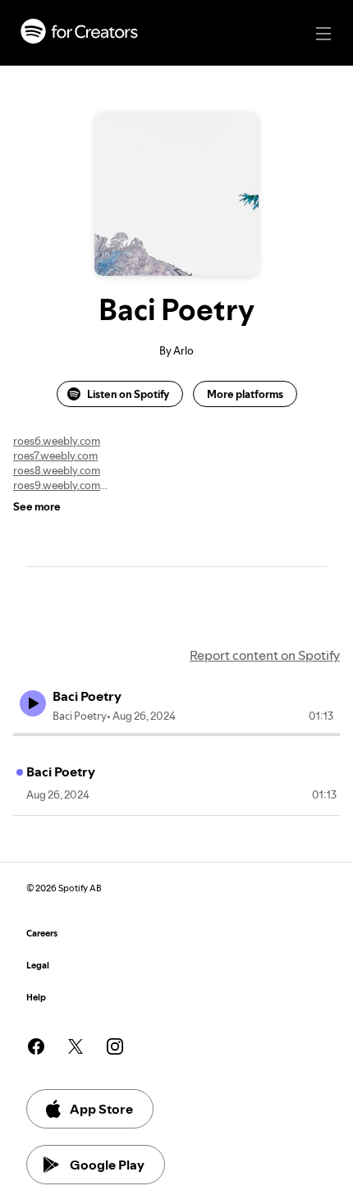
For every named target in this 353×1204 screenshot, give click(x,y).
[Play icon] (33, 703)
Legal (37, 965)
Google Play (107, 1165)
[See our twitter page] (75, 1046)
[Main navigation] (323, 33)
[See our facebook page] (36, 1046)
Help (36, 997)
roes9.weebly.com (56, 485)
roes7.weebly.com (55, 455)
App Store (101, 1109)
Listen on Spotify (128, 394)
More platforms (245, 394)
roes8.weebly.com (56, 470)
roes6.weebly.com (56, 440)
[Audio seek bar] (176, 734)
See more (37, 506)
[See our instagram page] (115, 1046)
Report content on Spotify (265, 655)
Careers (41, 933)
